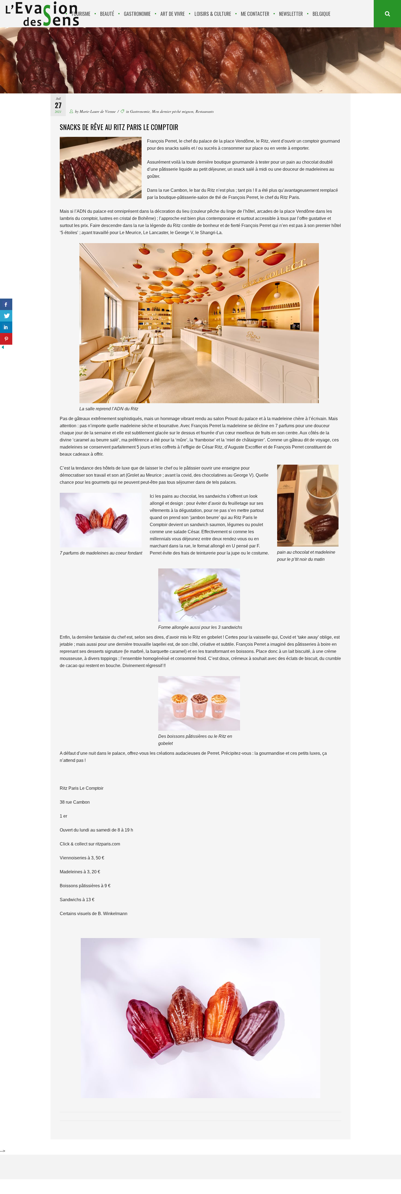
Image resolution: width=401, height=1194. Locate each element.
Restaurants (205, 111)
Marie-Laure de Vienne (98, 111)
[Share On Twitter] (6, 316)
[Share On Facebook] (6, 304)
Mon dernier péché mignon (172, 111)
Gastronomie (140, 111)
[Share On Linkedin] (6, 327)
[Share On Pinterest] (6, 339)
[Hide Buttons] (2, 348)
